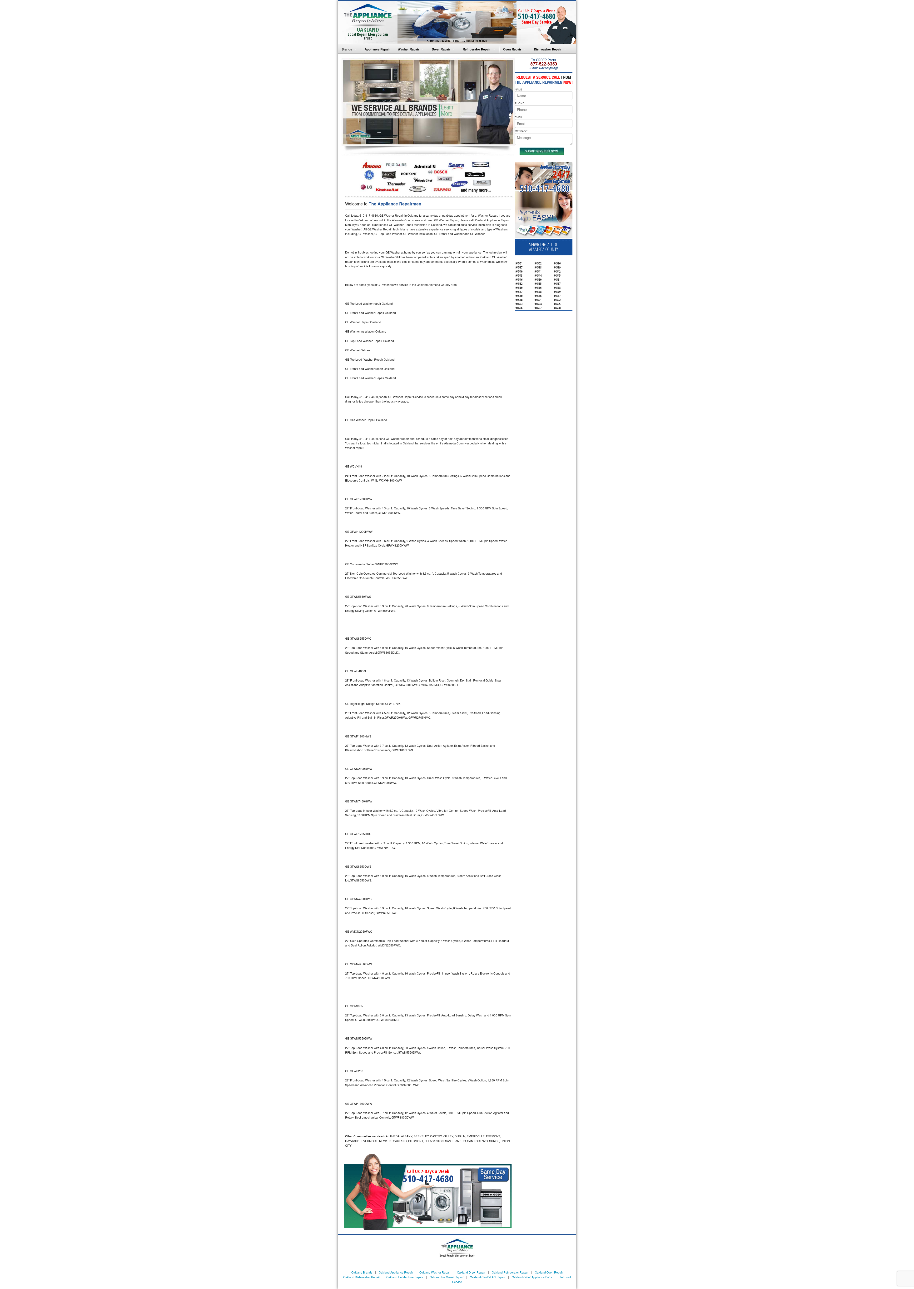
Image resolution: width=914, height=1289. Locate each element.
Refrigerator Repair (477, 49)
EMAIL (518, 117)
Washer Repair (408, 49)
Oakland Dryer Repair (471, 1272)
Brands (347, 49)
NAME (518, 89)
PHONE (519, 103)
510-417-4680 (537, 16)
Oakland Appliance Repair (396, 1272)
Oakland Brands (361, 1272)
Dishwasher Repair (547, 49)
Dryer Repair (441, 49)
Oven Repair (512, 49)
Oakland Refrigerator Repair (510, 1272)
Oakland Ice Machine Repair (404, 1277)
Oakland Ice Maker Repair (446, 1277)
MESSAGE (521, 131)
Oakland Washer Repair (435, 1272)
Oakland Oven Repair (549, 1272)
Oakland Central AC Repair (487, 1277)
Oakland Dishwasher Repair (361, 1277)
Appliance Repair (377, 49)
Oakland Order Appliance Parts (532, 1277)
